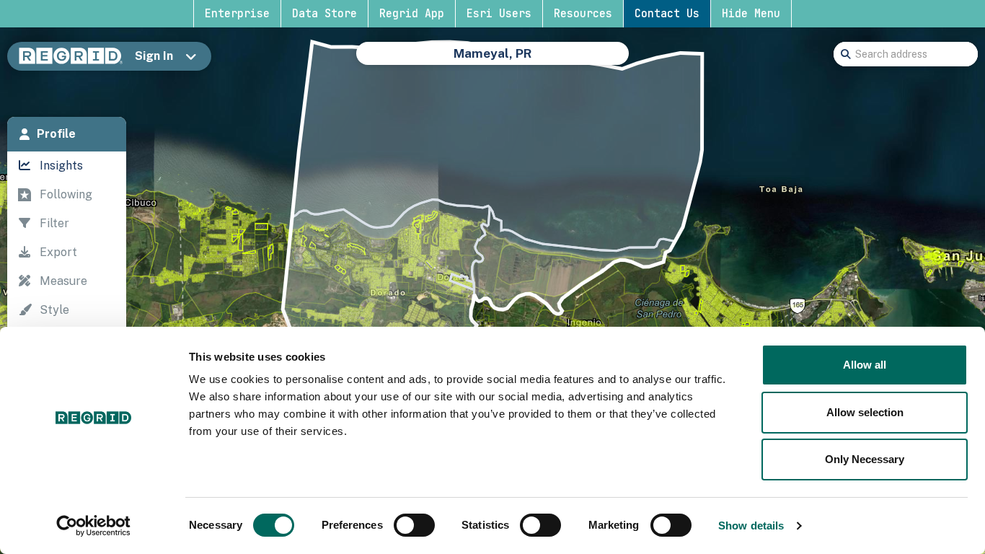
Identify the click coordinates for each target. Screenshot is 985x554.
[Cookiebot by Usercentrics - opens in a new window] (93, 526)
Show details (751, 525)
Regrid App (411, 13)
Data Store (324, 13)
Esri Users (499, 13)
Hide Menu (751, 13)
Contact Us (667, 13)
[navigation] (66, 302)
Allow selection (865, 412)
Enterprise (237, 13)
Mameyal (593, 60)
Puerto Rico (463, 60)
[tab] (66, 134)
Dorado (532, 60)
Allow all (864, 365)
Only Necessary (864, 459)
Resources (583, 13)
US (407, 60)
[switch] (414, 525)
